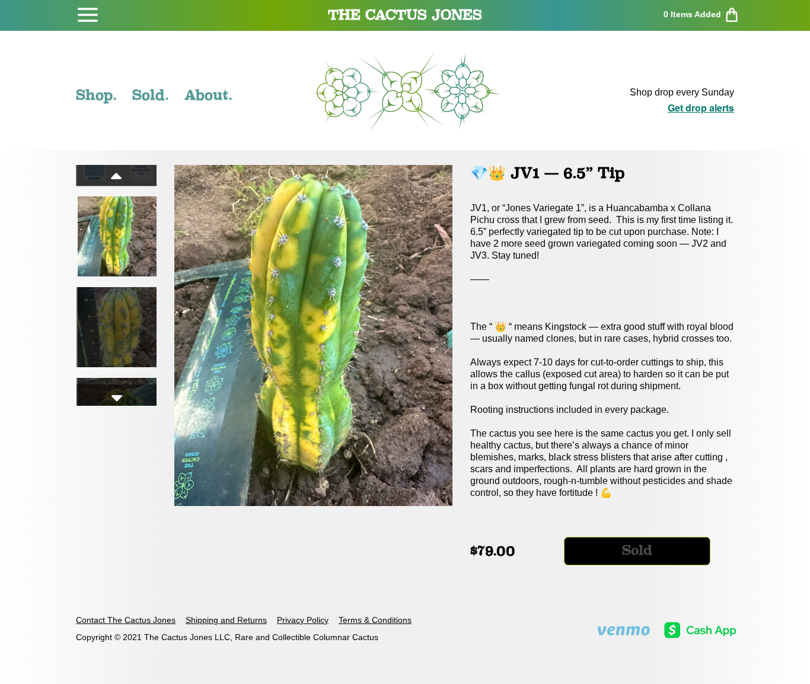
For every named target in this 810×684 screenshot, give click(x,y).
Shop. (96, 95)
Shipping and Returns (226, 620)
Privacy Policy (303, 620)
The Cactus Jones (405, 15)
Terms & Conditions (375, 620)
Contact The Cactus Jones (126, 620)
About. (208, 95)
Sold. (150, 95)
